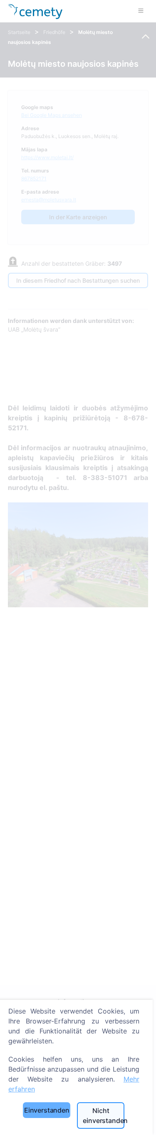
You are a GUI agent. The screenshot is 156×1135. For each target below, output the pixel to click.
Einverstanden (46, 1110)
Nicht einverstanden (103, 1115)
